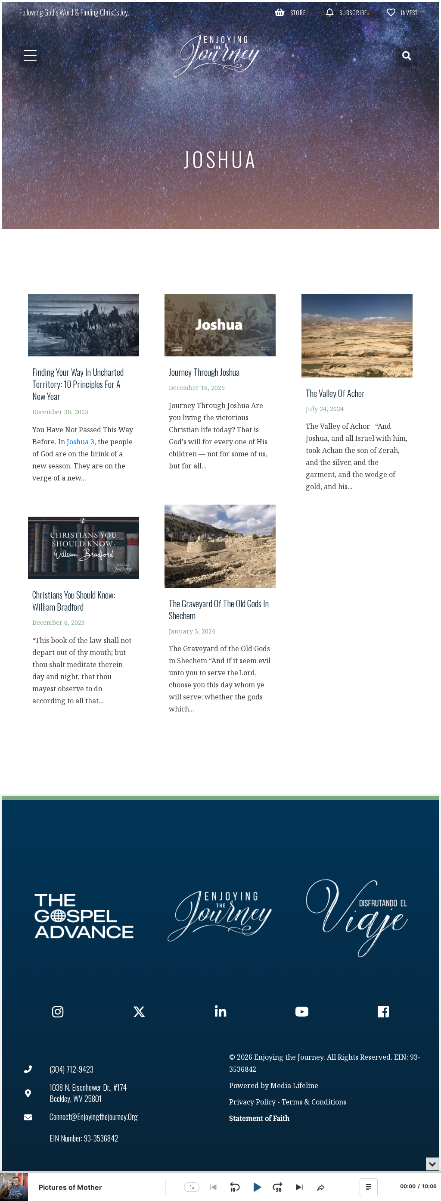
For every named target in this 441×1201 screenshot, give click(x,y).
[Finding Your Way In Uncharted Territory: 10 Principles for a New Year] (83, 392)
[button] (290, 12)
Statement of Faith (259, 1119)
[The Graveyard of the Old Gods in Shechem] (220, 613)
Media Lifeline (294, 1086)
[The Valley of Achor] (357, 396)
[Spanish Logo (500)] (357, 916)
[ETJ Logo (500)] (220, 916)
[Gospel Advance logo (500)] (84, 916)
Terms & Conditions (314, 1102)
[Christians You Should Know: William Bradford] (83, 615)
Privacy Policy (252, 1102)
